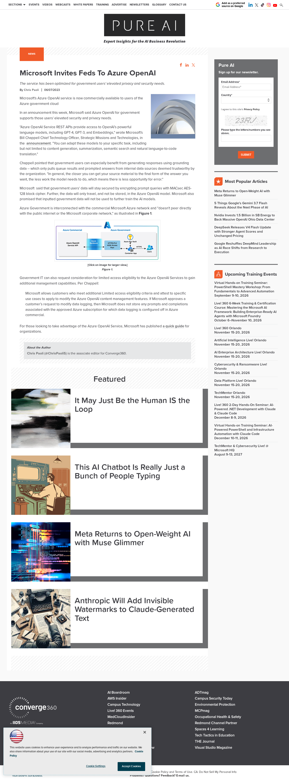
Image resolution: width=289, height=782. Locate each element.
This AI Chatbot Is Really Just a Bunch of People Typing (130, 472)
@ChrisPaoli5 (55, 353)
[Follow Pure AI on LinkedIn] (250, 6)
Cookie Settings (96, 766)
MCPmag (202, 710)
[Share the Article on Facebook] (179, 65)
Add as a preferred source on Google (233, 5)
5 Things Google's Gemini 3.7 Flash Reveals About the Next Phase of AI (241, 205)
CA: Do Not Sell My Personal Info (215, 772)
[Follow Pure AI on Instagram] (269, 6)
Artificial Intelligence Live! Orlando (240, 340)
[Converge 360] (33, 708)
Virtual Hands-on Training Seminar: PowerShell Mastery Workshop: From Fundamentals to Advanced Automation (244, 287)
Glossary (159, 4)
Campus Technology (123, 704)
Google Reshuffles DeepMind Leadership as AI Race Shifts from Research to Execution (245, 248)
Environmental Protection (215, 704)
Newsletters (139, 4)
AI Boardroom (118, 692)
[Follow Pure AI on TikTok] (262, 6)
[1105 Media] (26, 723)
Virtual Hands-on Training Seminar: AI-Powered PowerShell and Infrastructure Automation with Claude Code (244, 429)
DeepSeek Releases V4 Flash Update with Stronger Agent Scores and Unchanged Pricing (242, 231)
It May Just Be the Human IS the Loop (132, 405)
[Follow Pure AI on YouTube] (275, 6)
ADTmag (202, 692)
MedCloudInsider (121, 717)
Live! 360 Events (120, 710)
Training (102, 4)
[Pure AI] (144, 25)
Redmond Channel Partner (216, 723)
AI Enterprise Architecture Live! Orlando (244, 352)
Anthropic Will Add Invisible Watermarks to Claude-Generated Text (134, 609)
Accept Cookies (131, 766)
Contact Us (177, 4)
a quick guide (173, 326)
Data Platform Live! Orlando (235, 381)
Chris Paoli (31, 90)
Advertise (119, 4)
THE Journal (205, 741)
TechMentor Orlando (229, 393)
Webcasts (62, 4)
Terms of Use (183, 772)
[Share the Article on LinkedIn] (186, 65)
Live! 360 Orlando (227, 328)
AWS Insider (117, 698)
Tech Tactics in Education (215, 735)
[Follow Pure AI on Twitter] (256, 6)
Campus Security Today (214, 698)
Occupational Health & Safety (218, 717)
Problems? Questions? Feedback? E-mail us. (160, 775)
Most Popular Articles (246, 181)
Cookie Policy (159, 772)
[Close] (144, 732)
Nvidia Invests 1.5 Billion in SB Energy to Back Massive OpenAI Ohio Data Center (244, 217)
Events (34, 4)
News (31, 53)
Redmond (115, 723)
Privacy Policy (252, 109)
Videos (47, 4)
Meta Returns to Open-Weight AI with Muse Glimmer (133, 538)
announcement (38, 143)
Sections (15, 4)
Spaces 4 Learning (209, 729)
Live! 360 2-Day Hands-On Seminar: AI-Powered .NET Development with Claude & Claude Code (245, 409)
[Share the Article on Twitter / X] (192, 65)
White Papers (83, 4)
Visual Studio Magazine (213, 747)
